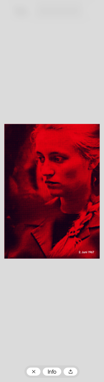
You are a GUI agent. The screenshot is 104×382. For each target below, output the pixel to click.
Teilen (70, 372)
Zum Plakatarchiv (33, 372)
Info (52, 372)
